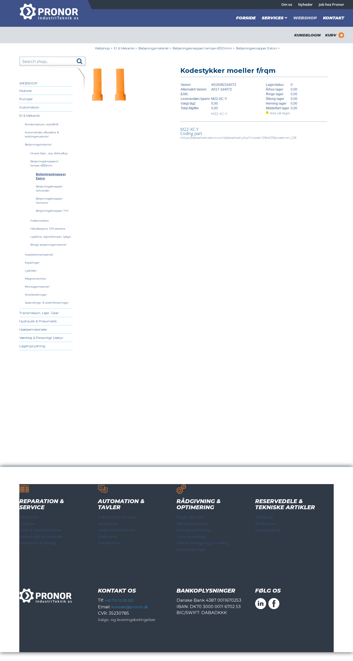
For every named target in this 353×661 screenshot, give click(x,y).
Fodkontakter (39, 220)
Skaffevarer (265, 523)
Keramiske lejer (191, 549)
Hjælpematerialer (33, 329)
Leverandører (267, 530)
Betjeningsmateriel (38, 144)
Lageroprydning (32, 346)
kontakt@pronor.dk (129, 607)
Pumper (26, 99)
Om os (286, 4)
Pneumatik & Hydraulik (41, 536)
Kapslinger (32, 262)
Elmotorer (29, 517)
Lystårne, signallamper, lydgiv (50, 236)
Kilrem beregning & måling (202, 543)
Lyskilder (31, 270)
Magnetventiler (35, 278)
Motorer (25, 91)
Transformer (109, 543)
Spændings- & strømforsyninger (47, 302)
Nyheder (305, 4)
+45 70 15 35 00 (119, 600)
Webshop (305, 17)
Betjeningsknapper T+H (52, 211)
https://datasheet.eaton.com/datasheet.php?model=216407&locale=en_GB (238, 138)
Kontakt (333, 17)
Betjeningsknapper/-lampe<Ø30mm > (204, 48)
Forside (246, 17)
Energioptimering (193, 530)
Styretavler (108, 523)
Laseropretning (191, 536)
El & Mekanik (29, 115)
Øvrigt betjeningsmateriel (48, 244)
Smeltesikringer (36, 294)
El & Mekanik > (125, 48)
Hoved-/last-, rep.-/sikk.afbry (49, 153)
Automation (29, 107)
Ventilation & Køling (37, 543)
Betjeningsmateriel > (154, 48)
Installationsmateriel (39, 254)
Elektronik (107, 536)
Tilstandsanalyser (192, 523)
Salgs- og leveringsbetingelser (127, 619)
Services (273, 17)
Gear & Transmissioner (40, 530)
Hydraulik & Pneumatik (38, 321)
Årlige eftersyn (190, 517)
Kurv (334, 35)
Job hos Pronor (331, 4)
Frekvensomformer (116, 530)
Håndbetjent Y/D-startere (47, 228)
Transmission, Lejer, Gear (39, 313)
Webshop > (104, 48)
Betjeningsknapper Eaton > (258, 48)
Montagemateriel (37, 286)
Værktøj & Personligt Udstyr (41, 338)
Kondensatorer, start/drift (41, 124)
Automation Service (116, 517)
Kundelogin (307, 35)
